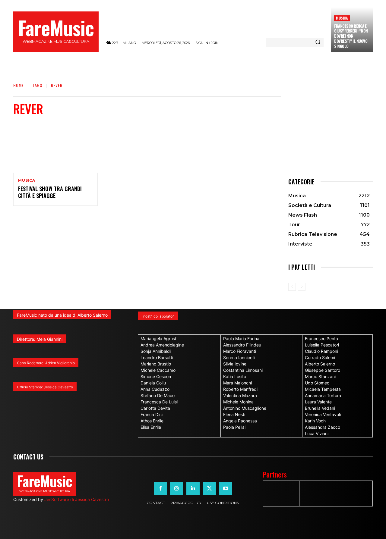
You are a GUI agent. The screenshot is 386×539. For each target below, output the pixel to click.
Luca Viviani (316, 433)
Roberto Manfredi (240, 389)
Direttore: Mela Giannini (39, 339)
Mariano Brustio (156, 363)
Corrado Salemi (320, 357)
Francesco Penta (321, 338)
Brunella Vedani (320, 408)
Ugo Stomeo (317, 382)
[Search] (318, 42)
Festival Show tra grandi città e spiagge (50, 192)
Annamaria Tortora (323, 395)
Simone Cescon (156, 376)
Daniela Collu (153, 382)
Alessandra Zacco (322, 427)
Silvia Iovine (234, 363)
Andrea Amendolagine (162, 344)
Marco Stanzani (320, 376)
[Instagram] (176, 488)
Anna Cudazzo (155, 389)
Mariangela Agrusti (159, 338)
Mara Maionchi (237, 382)
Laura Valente (318, 401)
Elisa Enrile (151, 427)
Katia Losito (234, 376)
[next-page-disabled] (301, 287)
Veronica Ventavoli (323, 414)
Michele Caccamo (158, 370)
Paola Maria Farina (241, 338)
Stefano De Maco (158, 395)
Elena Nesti (234, 414)
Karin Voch (315, 420)
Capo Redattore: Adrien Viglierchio (46, 363)
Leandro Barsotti (157, 357)
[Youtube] (225, 488)
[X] (209, 488)
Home (18, 85)
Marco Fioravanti (239, 351)
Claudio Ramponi (321, 351)
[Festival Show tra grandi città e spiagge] (55, 147)
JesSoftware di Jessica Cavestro (76, 499)
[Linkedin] (193, 488)
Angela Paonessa (240, 420)
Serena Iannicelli (239, 357)
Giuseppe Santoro (322, 370)
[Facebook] (160, 488)
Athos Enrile (152, 420)
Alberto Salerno (320, 363)
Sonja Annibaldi (156, 351)
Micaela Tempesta (323, 389)
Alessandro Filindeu (242, 344)
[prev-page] (292, 287)
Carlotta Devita (155, 408)
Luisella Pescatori (322, 344)
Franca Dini (152, 414)
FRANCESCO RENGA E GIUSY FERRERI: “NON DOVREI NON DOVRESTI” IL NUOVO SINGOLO (351, 36)
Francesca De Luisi (159, 401)
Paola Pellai (234, 427)
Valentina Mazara (240, 395)
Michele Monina (238, 401)
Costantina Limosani (243, 370)
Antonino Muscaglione (244, 408)
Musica (342, 17)
